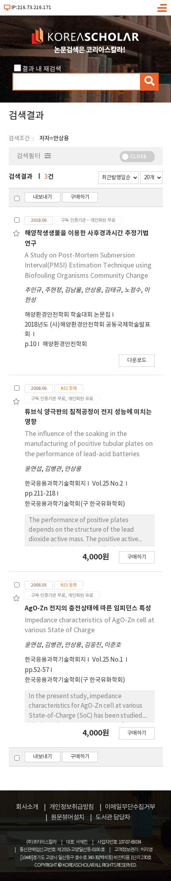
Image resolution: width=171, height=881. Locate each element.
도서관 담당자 (112, 817)
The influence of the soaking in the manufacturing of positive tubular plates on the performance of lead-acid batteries (89, 444)
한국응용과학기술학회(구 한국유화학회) (75, 504)
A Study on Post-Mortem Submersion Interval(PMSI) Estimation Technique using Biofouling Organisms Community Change (88, 265)
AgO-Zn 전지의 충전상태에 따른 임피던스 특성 (88, 608)
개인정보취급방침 (71, 807)
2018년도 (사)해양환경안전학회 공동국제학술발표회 (87, 329)
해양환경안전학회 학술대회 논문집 (68, 315)
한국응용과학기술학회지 (55, 483)
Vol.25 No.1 (108, 659)
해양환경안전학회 (65, 344)
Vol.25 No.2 (108, 483)
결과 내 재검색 (41, 69)
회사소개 (27, 807)
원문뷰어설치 (67, 817)
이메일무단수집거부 (130, 807)
